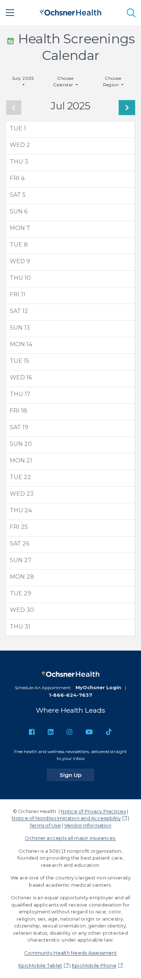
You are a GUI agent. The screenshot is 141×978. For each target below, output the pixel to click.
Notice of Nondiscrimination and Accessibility (66, 818)
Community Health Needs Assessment (70, 953)
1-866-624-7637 (70, 695)
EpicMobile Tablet (40, 965)
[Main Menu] (10, 13)
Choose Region (112, 81)
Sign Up (77, 774)
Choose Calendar (63, 81)
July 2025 (23, 78)
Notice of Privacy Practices (93, 811)
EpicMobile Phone (94, 965)
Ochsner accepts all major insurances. (70, 838)
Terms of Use (45, 825)
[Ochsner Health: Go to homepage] (70, 11)
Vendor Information (87, 825)
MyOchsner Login (98, 687)
